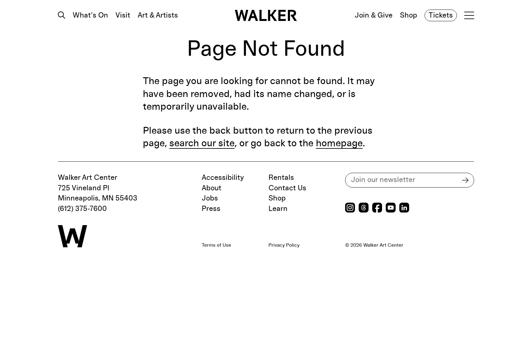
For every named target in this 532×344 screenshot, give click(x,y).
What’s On (90, 15)
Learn (278, 208)
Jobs (210, 198)
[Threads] (364, 208)
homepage (339, 143)
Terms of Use (216, 245)
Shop (408, 15)
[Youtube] (391, 208)
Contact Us (287, 188)
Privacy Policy (284, 245)
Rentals (281, 177)
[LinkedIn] (404, 208)
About (211, 188)
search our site (202, 143)
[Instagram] (350, 208)
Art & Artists (158, 15)
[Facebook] (377, 208)
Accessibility (223, 177)
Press (211, 208)
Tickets (441, 15)
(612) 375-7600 (82, 208)
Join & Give (374, 15)
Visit (122, 15)
